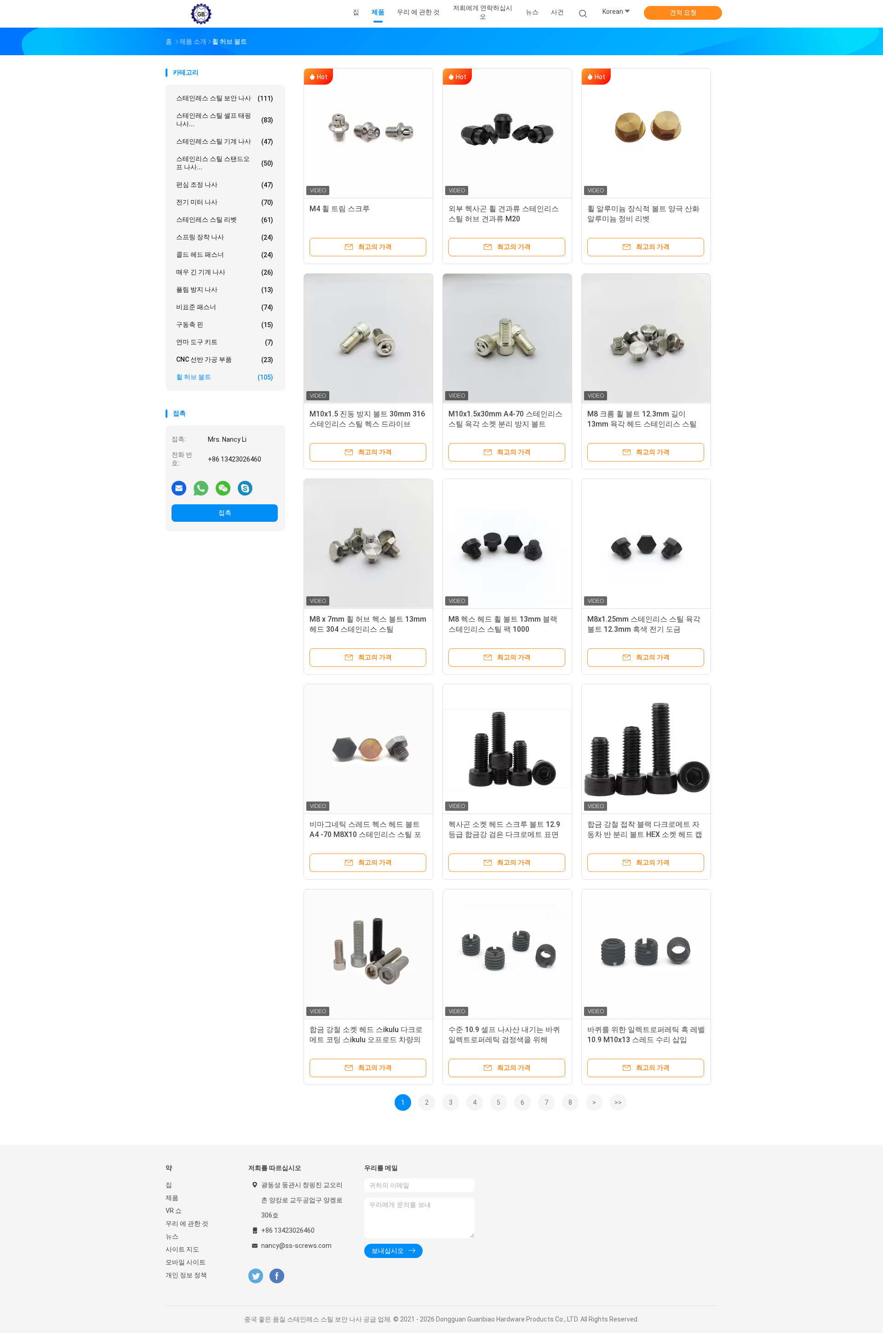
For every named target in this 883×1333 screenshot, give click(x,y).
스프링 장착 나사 (224, 237)
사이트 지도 (182, 1249)
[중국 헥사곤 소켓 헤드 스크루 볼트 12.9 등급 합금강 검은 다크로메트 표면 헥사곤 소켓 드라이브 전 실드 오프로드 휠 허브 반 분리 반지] (507, 748)
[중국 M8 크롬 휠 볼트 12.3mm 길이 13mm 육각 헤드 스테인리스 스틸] (646, 338)
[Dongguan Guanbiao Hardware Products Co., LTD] (201, 14)
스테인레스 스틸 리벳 (224, 220)
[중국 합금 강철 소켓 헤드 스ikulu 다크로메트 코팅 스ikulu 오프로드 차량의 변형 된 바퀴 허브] (368, 953)
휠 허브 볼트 (224, 377)
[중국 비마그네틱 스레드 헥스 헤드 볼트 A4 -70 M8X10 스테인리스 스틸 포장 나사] (368, 748)
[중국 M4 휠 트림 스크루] (368, 133)
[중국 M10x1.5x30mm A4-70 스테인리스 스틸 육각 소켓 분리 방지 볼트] (507, 338)
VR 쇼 (174, 1210)
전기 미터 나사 (224, 202)
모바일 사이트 (186, 1262)
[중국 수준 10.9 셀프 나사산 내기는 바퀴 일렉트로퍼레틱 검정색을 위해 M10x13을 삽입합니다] (507, 953)
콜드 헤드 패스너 (224, 255)
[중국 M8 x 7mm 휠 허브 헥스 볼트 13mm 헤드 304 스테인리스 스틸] (368, 543)
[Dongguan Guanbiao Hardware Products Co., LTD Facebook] (276, 1276)
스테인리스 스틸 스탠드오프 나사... (224, 163)
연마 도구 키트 (224, 342)
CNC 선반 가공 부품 (224, 360)
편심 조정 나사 (224, 185)
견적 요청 (683, 12)
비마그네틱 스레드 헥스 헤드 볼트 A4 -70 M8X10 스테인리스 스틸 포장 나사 (365, 834)
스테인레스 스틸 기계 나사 (224, 141)
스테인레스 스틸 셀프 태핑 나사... (224, 119)
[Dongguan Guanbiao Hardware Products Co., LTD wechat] (223, 487)
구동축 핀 (224, 325)
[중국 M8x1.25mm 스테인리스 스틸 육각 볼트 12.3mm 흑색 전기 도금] (646, 543)
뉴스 (172, 1236)
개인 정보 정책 (186, 1275)
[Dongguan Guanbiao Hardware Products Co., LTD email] (179, 487)
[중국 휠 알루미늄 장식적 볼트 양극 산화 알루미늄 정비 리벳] (646, 133)
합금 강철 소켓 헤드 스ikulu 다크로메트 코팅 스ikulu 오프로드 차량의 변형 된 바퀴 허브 (366, 1039)
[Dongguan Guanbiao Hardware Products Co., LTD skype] (245, 487)
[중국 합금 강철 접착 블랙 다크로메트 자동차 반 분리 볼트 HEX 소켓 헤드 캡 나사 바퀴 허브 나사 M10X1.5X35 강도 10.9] (646, 748)
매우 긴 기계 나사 (224, 272)
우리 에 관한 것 (187, 1223)
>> (618, 1102)
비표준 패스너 (224, 307)
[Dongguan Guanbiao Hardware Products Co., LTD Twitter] (255, 1276)
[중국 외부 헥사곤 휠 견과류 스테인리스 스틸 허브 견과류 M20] (507, 133)
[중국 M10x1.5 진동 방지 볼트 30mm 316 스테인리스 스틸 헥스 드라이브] (368, 338)
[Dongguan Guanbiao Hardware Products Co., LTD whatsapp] (201, 487)
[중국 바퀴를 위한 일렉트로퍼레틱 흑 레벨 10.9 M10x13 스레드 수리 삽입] (646, 953)
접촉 (224, 512)
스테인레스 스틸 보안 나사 (224, 98)
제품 (172, 1197)
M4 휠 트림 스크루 (340, 208)
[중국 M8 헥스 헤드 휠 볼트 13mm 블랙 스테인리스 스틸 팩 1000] (507, 543)
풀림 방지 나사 (224, 290)
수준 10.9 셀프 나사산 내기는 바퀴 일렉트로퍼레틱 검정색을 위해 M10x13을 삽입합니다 (504, 1039)
